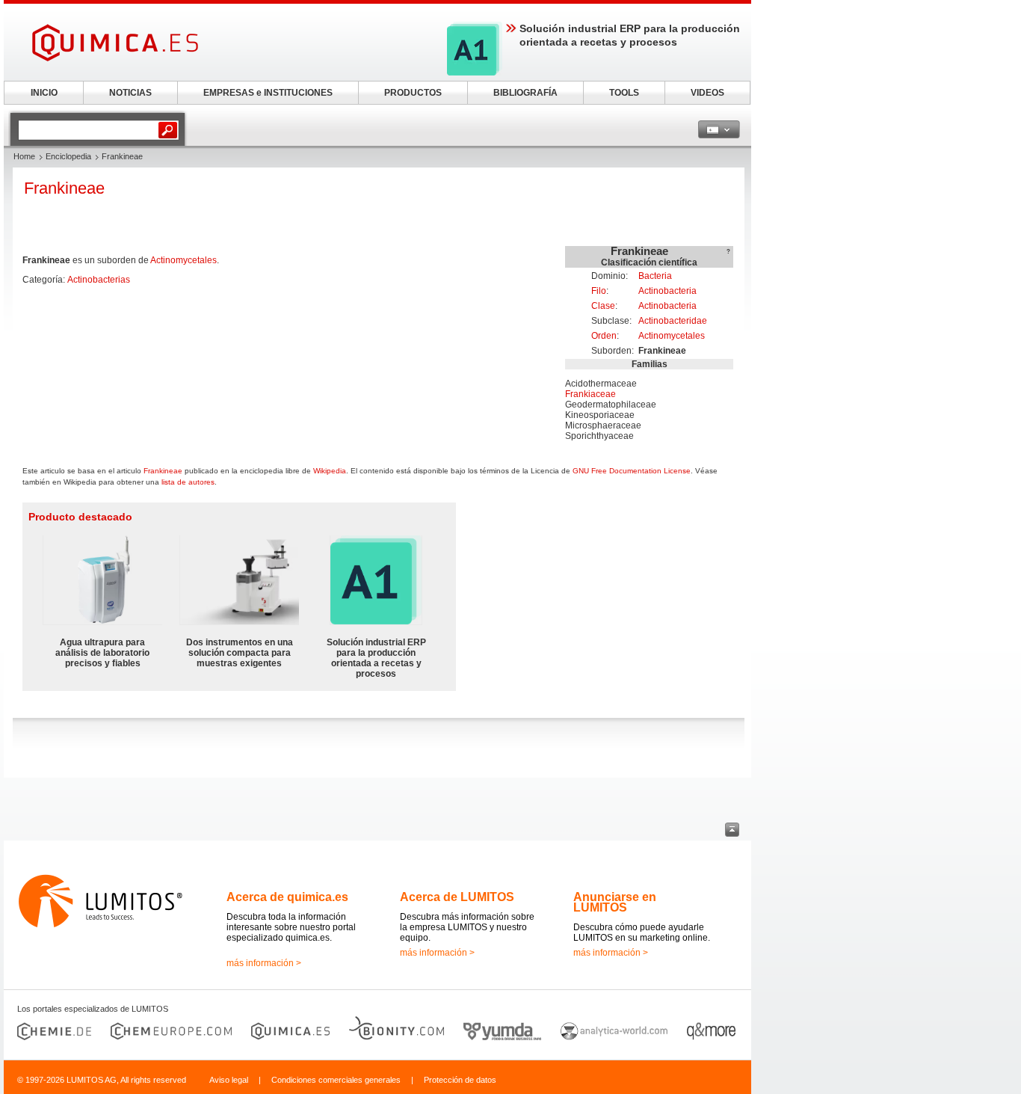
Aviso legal (228, 1079)
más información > (263, 963)
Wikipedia (329, 471)
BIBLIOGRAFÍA (525, 92)
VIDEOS (707, 92)
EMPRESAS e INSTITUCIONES (268, 92)
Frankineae (163, 471)
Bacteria (655, 276)
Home (24, 156)
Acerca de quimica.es (287, 897)
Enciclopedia (68, 156)
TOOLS (624, 92)
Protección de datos (460, 1079)
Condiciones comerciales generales (336, 1079)
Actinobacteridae (672, 321)
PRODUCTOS (413, 92)
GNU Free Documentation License (632, 471)
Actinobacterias (98, 279)
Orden (604, 336)
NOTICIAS (130, 92)
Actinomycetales (671, 336)
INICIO (44, 92)
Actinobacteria (667, 291)
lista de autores (188, 482)
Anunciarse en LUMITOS (614, 902)
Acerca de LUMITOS (457, 897)
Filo (598, 291)
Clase (603, 306)
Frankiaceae (590, 394)
